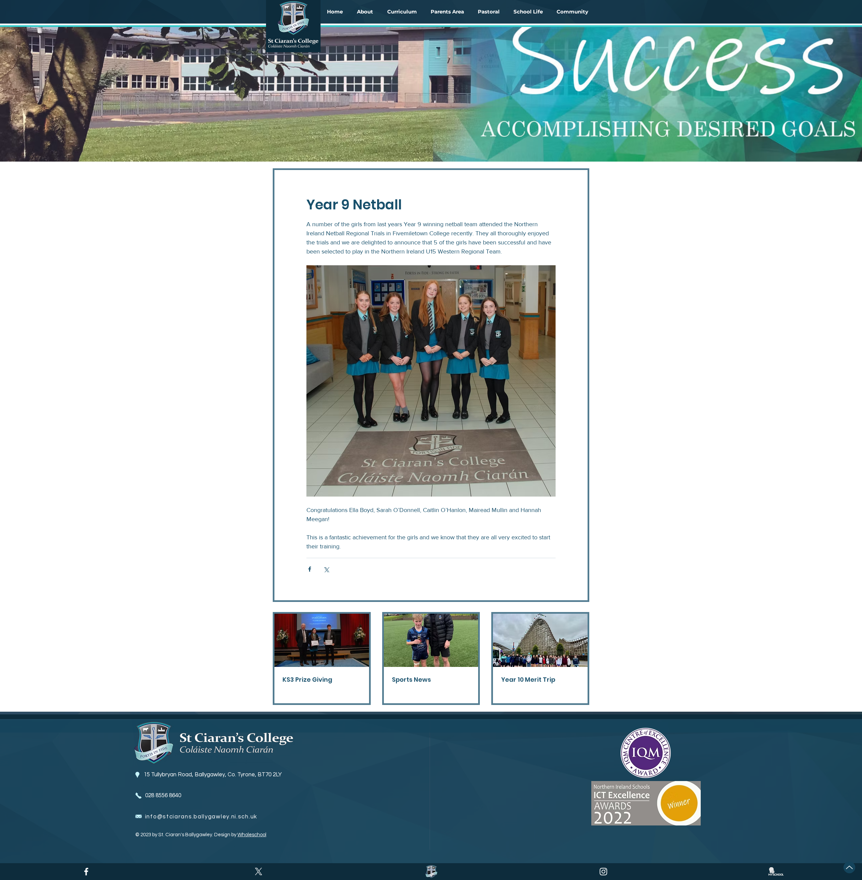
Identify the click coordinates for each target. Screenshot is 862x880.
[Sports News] (431, 640)
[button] (365, 12)
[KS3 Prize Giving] (321, 640)
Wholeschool (251, 834)
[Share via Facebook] (309, 569)
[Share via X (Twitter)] (326, 569)
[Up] (849, 867)
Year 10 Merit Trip (528, 679)
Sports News (411, 679)
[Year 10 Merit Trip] (540, 640)
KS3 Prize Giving (307, 679)
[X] (259, 872)
